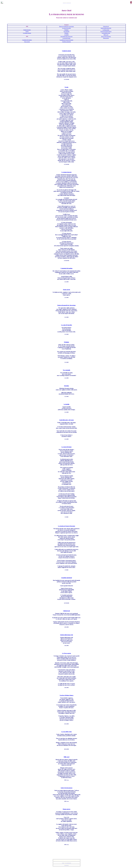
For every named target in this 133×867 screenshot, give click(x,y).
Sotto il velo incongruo (106, 36)
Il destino (66, 33)
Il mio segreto (27, 41)
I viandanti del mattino (27, 39)
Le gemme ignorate (27, 33)
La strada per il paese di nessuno (66, 39)
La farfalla (66, 34)
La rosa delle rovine (106, 33)
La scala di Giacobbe (66, 28)
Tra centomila (66, 31)
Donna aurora (106, 38)
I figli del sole (106, 26)
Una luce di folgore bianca (105, 31)
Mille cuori (106, 34)
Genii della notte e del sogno (66, 36)
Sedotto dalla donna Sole (106, 28)
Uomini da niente (27, 29)
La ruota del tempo (66, 38)
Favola (27, 31)
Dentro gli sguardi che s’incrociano (66, 26)
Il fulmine (66, 29)
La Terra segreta (106, 29)
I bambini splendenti (66, 41)
